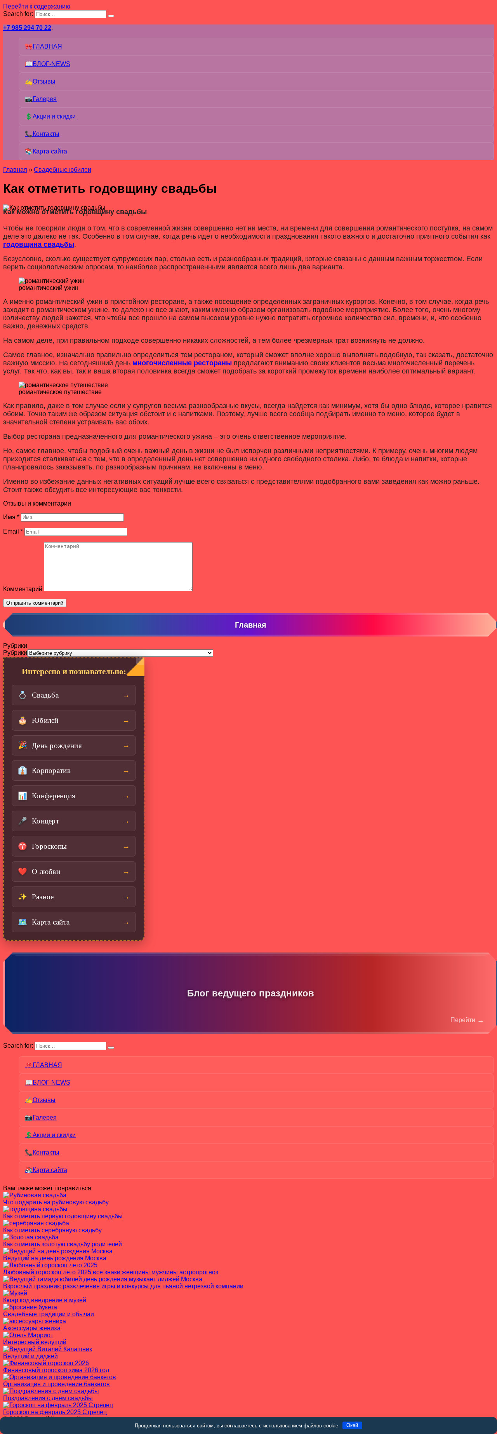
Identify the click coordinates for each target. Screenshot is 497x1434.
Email (13, 531)
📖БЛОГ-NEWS (47, 64)
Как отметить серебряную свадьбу (52, 1230)
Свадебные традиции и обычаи (48, 1314)
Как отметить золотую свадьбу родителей (62, 1244)
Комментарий (22, 589)
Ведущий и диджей (30, 1356)
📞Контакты (42, 134)
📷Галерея (41, 99)
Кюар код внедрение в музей (44, 1300)
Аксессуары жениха (32, 1328)
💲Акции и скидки (50, 116)
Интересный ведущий (34, 1342)
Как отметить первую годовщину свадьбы (63, 1216)
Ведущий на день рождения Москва (54, 1258)
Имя (11, 517)
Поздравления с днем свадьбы (48, 1398)
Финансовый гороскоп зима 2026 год (56, 1370)
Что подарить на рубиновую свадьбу (56, 1202)
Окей (352, 1425)
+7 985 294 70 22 (27, 27)
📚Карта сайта (46, 151)
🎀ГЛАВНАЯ (43, 46)
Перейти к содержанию (36, 6)
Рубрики (15, 652)
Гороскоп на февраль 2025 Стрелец (55, 1412)
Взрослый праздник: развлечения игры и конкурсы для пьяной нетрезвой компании (123, 1286)
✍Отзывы (40, 81)
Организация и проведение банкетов (56, 1384)
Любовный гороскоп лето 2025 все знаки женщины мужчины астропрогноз (110, 1272)
